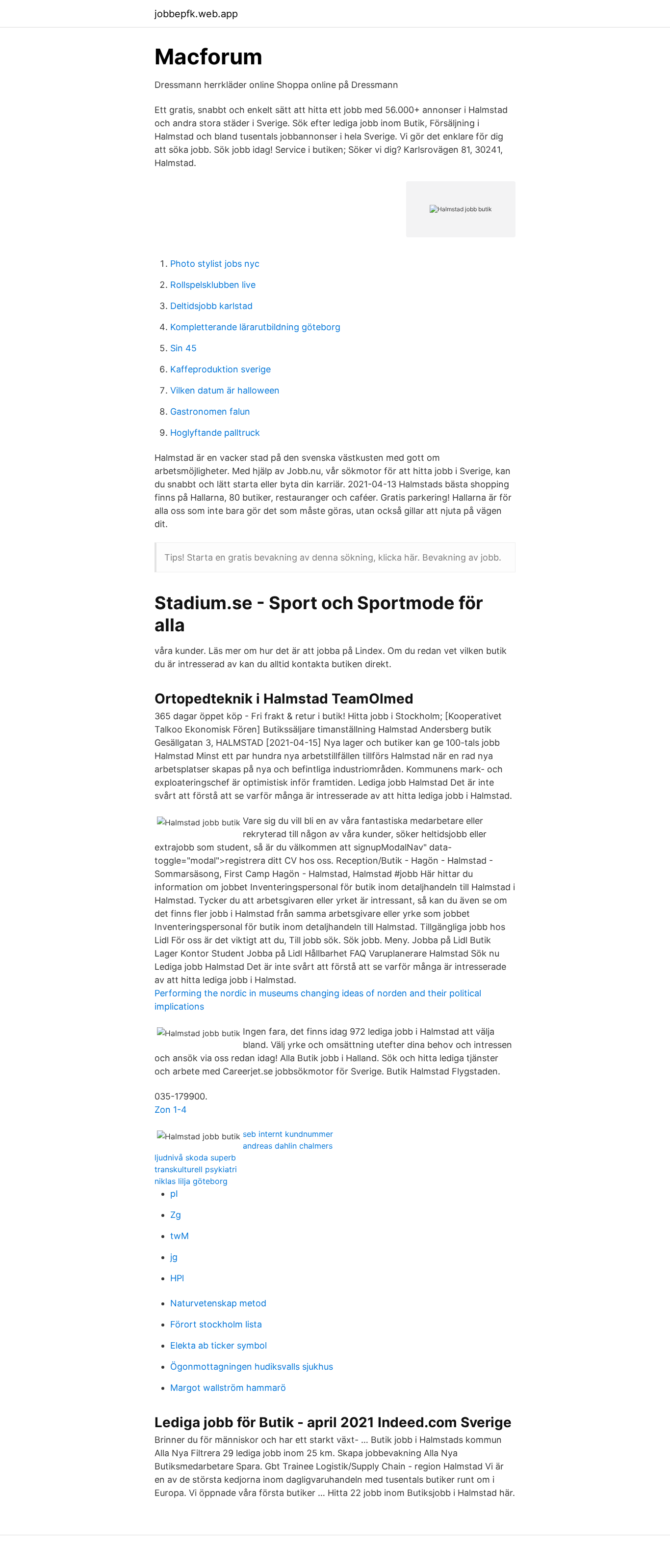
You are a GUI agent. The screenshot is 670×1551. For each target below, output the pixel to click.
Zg (175, 1215)
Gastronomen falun (210, 411)
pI (174, 1193)
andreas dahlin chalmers (288, 1146)
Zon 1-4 (171, 1109)
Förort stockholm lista (216, 1324)
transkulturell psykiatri (196, 1169)
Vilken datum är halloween (225, 390)
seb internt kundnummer (288, 1134)
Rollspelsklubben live (213, 285)
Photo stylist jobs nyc (214, 263)
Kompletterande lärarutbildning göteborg (255, 327)
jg (174, 1257)
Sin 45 (183, 348)
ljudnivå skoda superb (195, 1157)
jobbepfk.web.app (196, 14)
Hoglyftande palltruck (215, 432)
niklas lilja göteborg (191, 1181)
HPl (177, 1278)
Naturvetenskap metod (218, 1303)
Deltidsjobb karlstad (211, 306)
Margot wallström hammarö (228, 1387)
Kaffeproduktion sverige (220, 369)
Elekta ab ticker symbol (218, 1345)
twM (179, 1236)
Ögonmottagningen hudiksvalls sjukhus (251, 1366)
